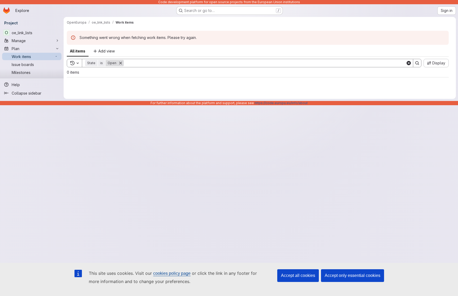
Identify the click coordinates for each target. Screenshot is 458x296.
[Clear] (409, 63)
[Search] (417, 63)
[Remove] (120, 63)
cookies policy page (172, 273)
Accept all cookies (298, 275)
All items (77, 51)
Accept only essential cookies (352, 275)
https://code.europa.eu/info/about (281, 103)
